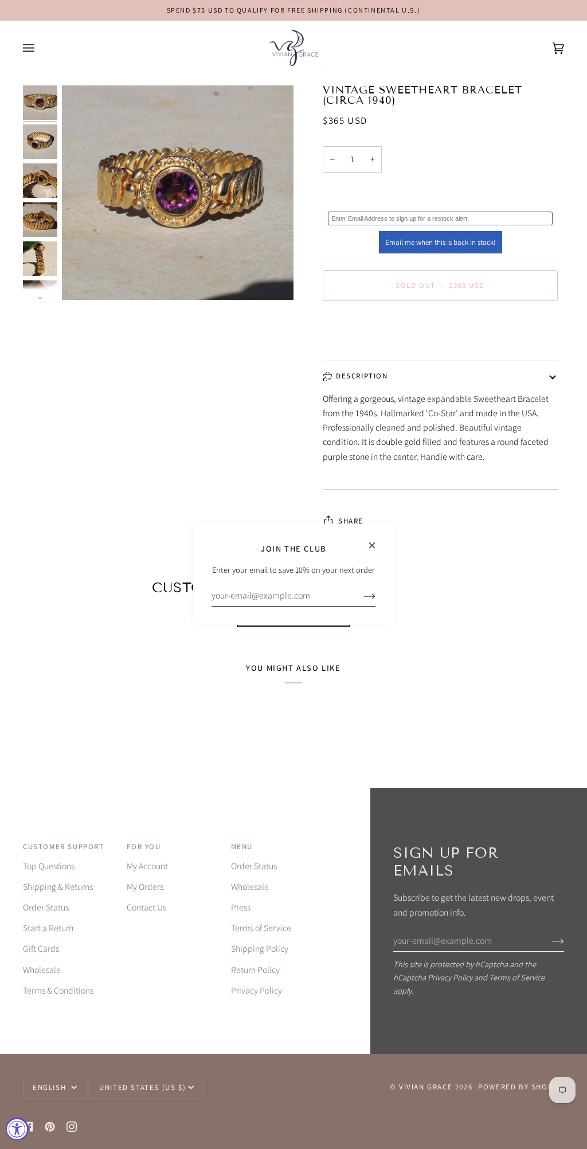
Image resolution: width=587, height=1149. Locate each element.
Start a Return (48, 928)
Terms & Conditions (58, 990)
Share (350, 521)
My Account (147, 866)
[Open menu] (40, 48)
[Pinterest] (50, 1126)
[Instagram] (71, 1126)
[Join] (549, 940)
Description (362, 376)
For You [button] (144, 846)
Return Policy (255, 970)
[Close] (377, 540)
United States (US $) (142, 1087)
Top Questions (49, 866)
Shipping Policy (259, 949)
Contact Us (146, 907)
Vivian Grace (425, 1087)
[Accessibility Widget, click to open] (17, 1128)
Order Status (46, 907)
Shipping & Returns (58, 887)
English (51, 1087)
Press (241, 907)
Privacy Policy (450, 977)
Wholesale (42, 970)
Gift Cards (41, 949)
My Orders (145, 887)
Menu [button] (242, 846)
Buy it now (440, 333)
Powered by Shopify (521, 1087)
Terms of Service (517, 977)
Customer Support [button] (63, 846)
